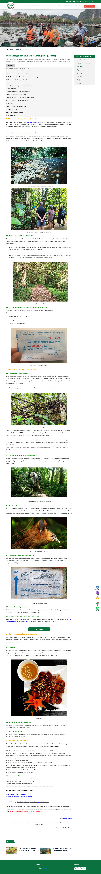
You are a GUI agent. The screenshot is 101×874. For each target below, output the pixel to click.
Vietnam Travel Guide (35, 6)
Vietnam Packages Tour (64, 6)
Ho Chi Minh (80, 76)
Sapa (78, 70)
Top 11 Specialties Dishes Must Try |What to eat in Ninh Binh (27, 849)
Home (25, 6)
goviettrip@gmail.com (84, 1)
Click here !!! (39, 629)
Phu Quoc (79, 80)
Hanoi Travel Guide (82, 60)
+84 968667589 (70, 1)
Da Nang (79, 83)
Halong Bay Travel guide (83, 63)
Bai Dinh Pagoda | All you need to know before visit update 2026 (61, 849)
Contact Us (77, 6)
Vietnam (79, 73)
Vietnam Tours (49, 6)
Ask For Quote (90, 6)
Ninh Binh (24, 49)
